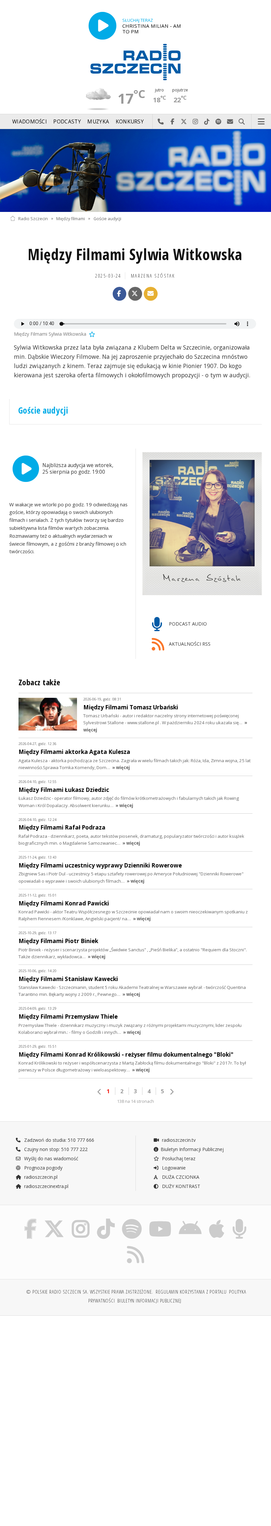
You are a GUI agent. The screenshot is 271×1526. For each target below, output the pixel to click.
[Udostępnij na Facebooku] (120, 294)
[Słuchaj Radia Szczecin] (102, 26)
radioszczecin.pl (40, 1177)
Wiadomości (29, 121)
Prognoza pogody (42, 1168)
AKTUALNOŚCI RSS (189, 644)
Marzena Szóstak (153, 275)
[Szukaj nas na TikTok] (105, 1220)
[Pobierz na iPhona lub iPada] (216, 1220)
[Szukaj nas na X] (54, 1220)
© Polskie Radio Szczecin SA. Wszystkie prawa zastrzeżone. (89, 1291)
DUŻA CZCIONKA (180, 1177)
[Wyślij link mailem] (151, 294)
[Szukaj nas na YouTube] (160, 1220)
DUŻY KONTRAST (180, 1186)
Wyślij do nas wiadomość (230, 121)
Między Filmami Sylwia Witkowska (135, 254)
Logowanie (173, 1168)
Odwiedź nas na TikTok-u (207, 121)
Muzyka (98, 121)
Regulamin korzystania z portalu (191, 1291)
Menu (261, 121)
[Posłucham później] (91, 334)
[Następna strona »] (172, 1091)
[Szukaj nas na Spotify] (131, 1220)
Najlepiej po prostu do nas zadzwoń (161, 121)
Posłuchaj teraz (178, 1158)
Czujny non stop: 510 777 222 (55, 1149)
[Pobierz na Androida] (190, 1220)
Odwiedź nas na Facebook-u (172, 121)
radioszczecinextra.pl (45, 1186)
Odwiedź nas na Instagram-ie (195, 121)
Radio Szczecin (33, 218)
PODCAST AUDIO (187, 624)
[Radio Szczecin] (135, 62)
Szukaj (242, 121)
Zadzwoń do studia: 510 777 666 (58, 1140)
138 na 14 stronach (135, 1101)
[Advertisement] (72, 1371)
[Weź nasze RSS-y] (135, 1246)
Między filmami (70, 218)
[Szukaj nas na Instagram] (80, 1220)
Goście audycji (107, 218)
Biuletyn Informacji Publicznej (192, 1149)
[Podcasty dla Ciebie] (239, 1220)
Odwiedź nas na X (184, 121)
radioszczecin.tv (178, 1140)
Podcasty (67, 121)
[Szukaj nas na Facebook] (30, 1220)
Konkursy (130, 121)
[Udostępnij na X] (135, 294)
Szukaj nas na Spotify (218, 121)
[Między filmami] (135, 170)
